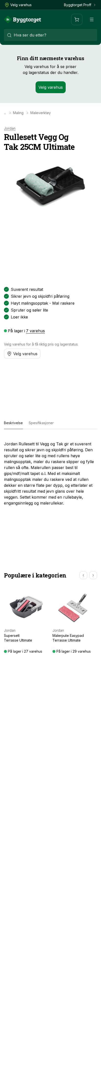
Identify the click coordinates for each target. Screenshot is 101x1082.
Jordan (9, 128)
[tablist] (50, 423)
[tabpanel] (50, 471)
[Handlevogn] (76, 19)
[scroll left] (83, 575)
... (5, 113)
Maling (18, 113)
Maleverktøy (40, 113)
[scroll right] (93, 575)
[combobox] (50, 35)
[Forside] (22, 19)
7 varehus (35, 330)
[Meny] (91, 19)
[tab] (13, 423)
